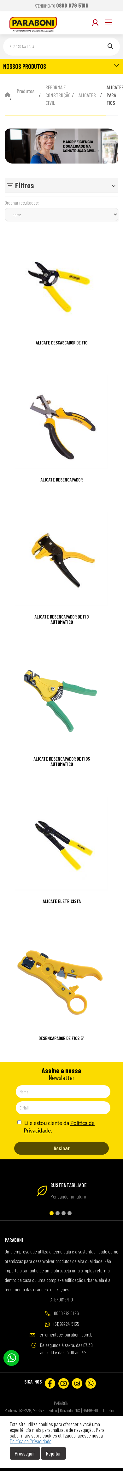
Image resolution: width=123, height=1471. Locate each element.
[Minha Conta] (95, 23)
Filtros (24, 185)
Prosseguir (25, 1453)
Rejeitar (53, 1453)
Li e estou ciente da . (59, 1127)
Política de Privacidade (30, 1441)
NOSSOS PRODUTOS (24, 66)
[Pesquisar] (110, 46)
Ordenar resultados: (22, 203)
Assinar (62, 1148)
